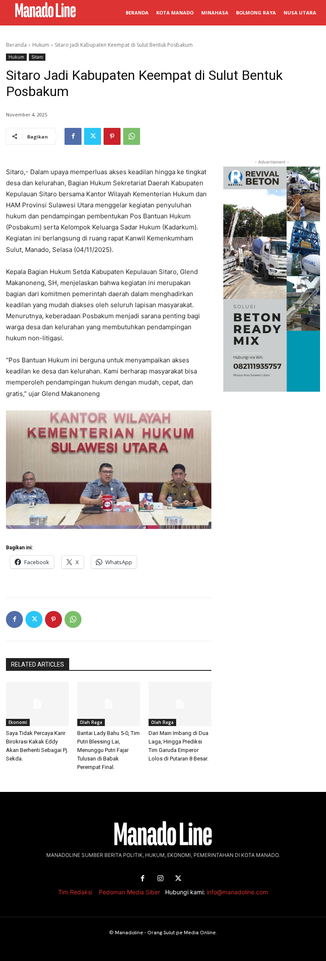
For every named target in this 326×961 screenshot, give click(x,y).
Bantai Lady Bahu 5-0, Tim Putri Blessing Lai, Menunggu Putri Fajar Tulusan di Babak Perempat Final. (108, 750)
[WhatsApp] (131, 136)
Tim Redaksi (75, 892)
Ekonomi (17, 722)
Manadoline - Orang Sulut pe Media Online (165, 932)
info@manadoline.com (237, 892)
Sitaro (37, 57)
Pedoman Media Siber (129, 892)
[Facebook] (73, 136)
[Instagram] (160, 878)
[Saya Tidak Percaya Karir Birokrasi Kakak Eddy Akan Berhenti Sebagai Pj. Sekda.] (37, 704)
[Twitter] (92, 136)
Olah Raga (91, 722)
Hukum (40, 44)
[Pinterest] (112, 136)
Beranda (16, 44)
